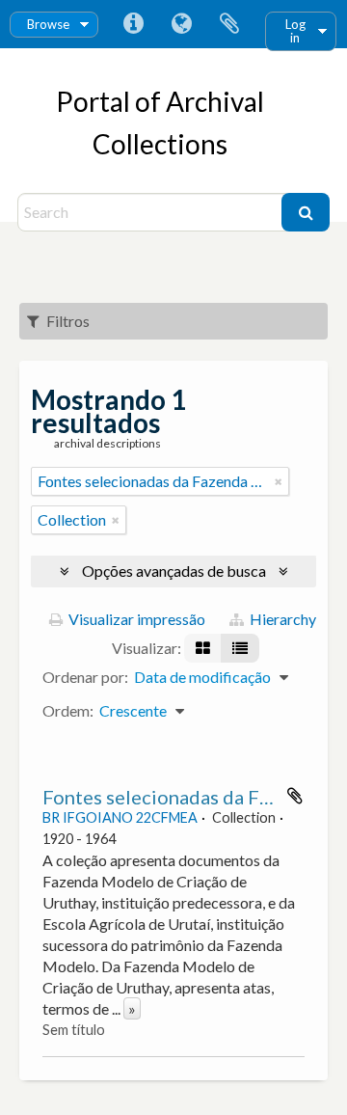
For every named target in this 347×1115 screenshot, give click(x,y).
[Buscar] (305, 212)
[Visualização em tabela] (240, 648)
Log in (295, 30)
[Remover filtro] (278, 481)
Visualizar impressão (135, 619)
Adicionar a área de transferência (295, 795)
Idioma (181, 24)
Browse (48, 24)
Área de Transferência (229, 24)
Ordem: (67, 710)
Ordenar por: (85, 676)
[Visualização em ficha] (203, 648)
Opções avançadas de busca (174, 570)
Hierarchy (281, 619)
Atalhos (133, 24)
